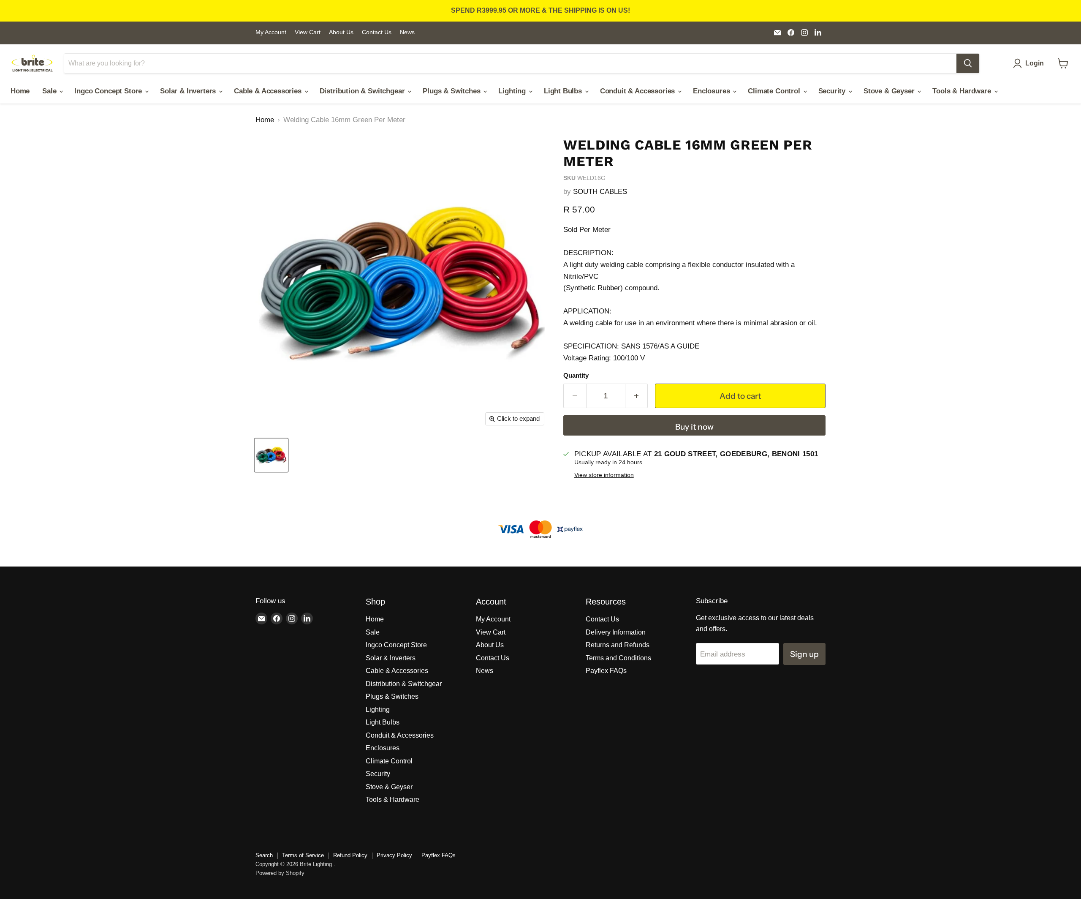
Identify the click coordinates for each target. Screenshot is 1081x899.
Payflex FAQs (606, 670)
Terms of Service (303, 855)
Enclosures (712, 91)
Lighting (512, 91)
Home (20, 91)
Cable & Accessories (269, 91)
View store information (604, 475)
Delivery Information (616, 632)
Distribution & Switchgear (363, 91)
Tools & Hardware (962, 91)
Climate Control (775, 91)
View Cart (307, 32)
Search (264, 855)
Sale (50, 91)
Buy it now (694, 427)
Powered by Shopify (279, 873)
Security (832, 91)
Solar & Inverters (189, 91)
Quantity (576, 375)
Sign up (804, 654)
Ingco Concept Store (109, 91)
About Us (341, 32)
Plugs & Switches (452, 91)
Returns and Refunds (617, 644)
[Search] (967, 63)
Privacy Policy (394, 855)
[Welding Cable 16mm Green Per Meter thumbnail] (271, 455)
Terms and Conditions (618, 658)
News (407, 32)
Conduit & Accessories (638, 91)
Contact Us (376, 32)
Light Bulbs (564, 91)
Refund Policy (350, 855)
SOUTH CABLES (600, 192)
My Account (270, 32)
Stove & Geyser (890, 91)
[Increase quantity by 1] (636, 396)
